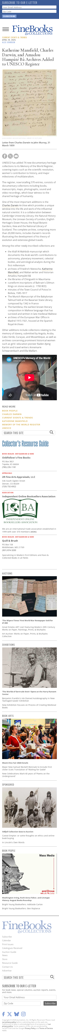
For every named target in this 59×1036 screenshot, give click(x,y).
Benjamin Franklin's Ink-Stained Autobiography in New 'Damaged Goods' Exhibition (28, 699)
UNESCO (6, 428)
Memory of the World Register (21, 424)
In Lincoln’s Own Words (13, 842)
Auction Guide (9, 951)
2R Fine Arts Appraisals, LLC (18, 477)
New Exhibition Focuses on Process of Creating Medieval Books (29, 706)
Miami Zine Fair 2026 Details (15, 763)
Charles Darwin (10, 205)
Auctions (7, 573)
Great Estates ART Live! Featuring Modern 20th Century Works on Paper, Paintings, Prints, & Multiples (28, 628)
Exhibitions (8, 644)
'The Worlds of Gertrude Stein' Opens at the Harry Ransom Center (29, 692)
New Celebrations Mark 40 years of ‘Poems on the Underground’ (26, 775)
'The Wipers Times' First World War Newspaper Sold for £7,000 (27, 621)
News (5, 955)
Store (4, 959)
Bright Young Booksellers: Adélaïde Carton (22, 904)
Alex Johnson (8, 42)
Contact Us (7, 966)
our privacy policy (9, 1022)
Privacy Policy (30, 1028)
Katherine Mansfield (15, 421)
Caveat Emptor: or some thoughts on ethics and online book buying (28, 837)
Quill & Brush (10, 540)
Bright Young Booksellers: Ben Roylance (21, 908)
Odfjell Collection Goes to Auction (17, 831)
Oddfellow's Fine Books (16, 457)
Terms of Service (46, 1028)
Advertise (6, 970)
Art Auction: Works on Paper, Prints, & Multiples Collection (25, 635)
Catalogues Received (12, 948)
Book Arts (8, 716)
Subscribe (7, 936)
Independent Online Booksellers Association (28, 496)
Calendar (6, 940)
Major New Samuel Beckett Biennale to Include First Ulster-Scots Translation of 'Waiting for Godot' (27, 768)
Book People (10, 410)
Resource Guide (10, 962)
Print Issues (7, 944)
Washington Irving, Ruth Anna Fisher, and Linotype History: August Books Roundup (26, 899)
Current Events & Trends (14, 37)
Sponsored (8, 784)
